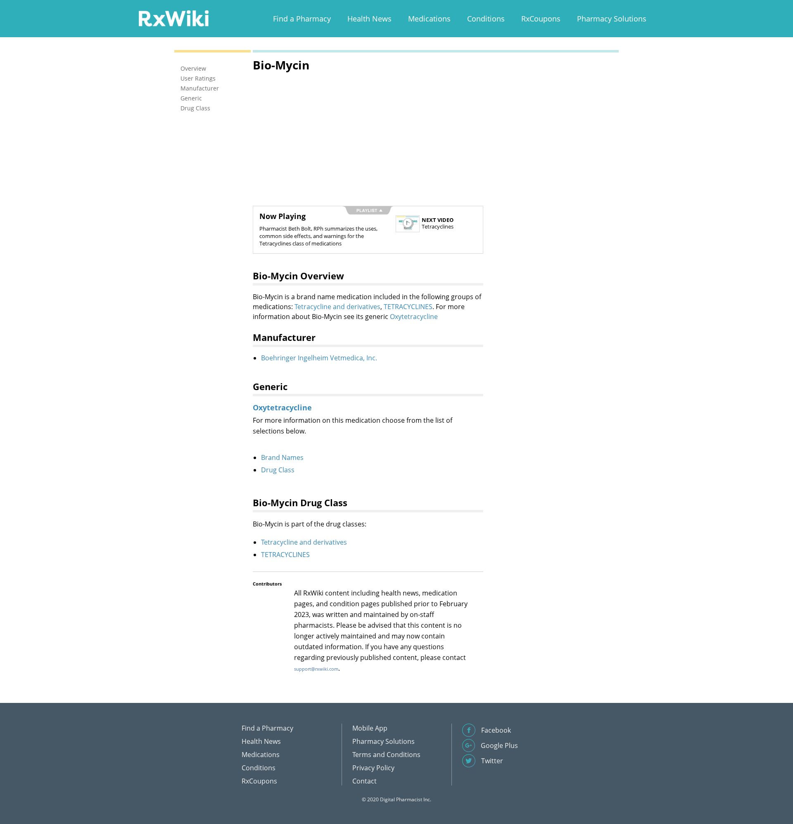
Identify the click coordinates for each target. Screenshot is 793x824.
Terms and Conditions (386, 754)
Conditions (486, 19)
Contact (364, 781)
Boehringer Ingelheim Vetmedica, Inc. (319, 357)
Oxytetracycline (414, 316)
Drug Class (277, 469)
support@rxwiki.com (316, 669)
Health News (369, 19)
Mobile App (369, 728)
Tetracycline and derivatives (337, 306)
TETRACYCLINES (408, 306)
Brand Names (282, 457)
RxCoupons (540, 19)
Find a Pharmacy (302, 19)
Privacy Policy (373, 767)
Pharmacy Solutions (611, 19)
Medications (429, 19)
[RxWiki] (173, 17)
